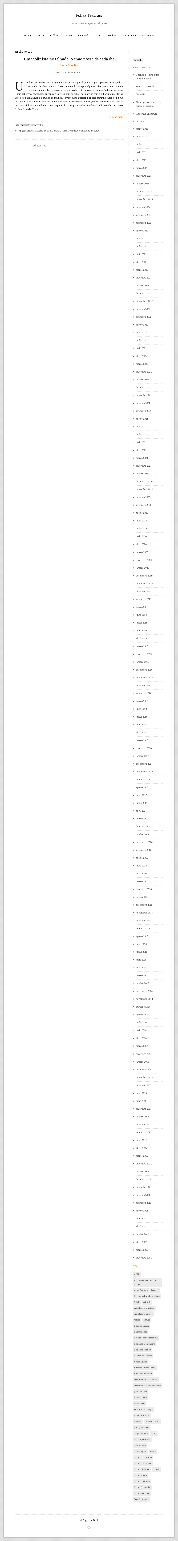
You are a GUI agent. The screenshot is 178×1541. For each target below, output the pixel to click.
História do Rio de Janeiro (146, 1380)
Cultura (146, 1320)
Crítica (30, 130)
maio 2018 (141, 724)
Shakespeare (140, 1445)
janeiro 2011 (142, 1234)
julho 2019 (141, 615)
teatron (156, 1469)
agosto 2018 (142, 701)
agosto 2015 (142, 936)
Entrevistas (148, 35)
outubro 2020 (143, 497)
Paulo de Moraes (142, 1415)
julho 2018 (141, 709)
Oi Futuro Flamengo (143, 1409)
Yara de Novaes (141, 1499)
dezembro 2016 (144, 842)
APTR (136, 1274)
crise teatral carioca (143, 1314)
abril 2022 (141, 356)
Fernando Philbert (142, 1350)
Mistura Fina (129, 35)
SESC (153, 1433)
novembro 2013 (144, 1077)
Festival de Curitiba (143, 1356)
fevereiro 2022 (144, 371)
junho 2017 (141, 803)
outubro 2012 (143, 1124)
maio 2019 (141, 630)
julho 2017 (141, 795)
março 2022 (142, 364)
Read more (118, 117)
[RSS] (89, 1527)
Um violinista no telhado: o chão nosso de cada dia (69, 59)
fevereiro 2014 (144, 1054)
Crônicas (111, 35)
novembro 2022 (144, 301)
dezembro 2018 (144, 669)
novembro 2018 (144, 677)
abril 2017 (141, 811)
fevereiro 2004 (144, 1257)
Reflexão (138, 1421)
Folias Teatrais (89, 15)
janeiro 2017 (142, 834)
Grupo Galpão (140, 1362)
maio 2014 (141, 1030)
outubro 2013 (143, 1085)
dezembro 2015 (144, 905)
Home (27, 35)
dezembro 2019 (144, 575)
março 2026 (142, 128)
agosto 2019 (142, 607)
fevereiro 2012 (144, 1163)
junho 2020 (141, 528)
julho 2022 (141, 332)
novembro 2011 (144, 1187)
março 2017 (142, 818)
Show (97, 35)
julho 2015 (141, 944)
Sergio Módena (141, 1433)
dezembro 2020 (144, 481)
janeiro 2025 (142, 183)
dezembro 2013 (144, 1069)
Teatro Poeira (140, 1475)
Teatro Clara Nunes (143, 1457)
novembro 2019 (144, 583)
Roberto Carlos (152, 1421)
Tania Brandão (69, 65)
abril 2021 (141, 450)
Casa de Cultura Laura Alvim (147, 1296)
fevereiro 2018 (144, 748)
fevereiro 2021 (144, 465)
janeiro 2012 (142, 1171)
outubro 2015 (143, 920)
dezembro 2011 (144, 1179)
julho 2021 (141, 426)
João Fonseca (140, 1392)
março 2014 (142, 1046)
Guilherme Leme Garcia (144, 1368)
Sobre (40, 35)
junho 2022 (141, 340)
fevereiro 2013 (144, 1109)
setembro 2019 (143, 599)
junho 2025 (141, 144)
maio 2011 (141, 1218)
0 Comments (39, 145)
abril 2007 (141, 1242)
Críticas (54, 35)
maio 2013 (141, 1101)
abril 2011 (141, 1226)
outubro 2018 (143, 685)
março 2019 (142, 646)
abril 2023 (141, 262)
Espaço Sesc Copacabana (146, 1338)
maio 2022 (141, 348)
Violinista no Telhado (88, 130)
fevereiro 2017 (144, 826)
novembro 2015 (144, 912)
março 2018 (142, 740)
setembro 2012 (143, 1132)
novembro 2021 (144, 395)
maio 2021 (141, 442)
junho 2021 (141, 434)
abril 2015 (141, 967)
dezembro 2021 (144, 387)
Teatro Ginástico (141, 1469)
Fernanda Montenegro (144, 1344)
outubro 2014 (143, 1006)
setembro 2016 (143, 850)
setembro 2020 (143, 505)
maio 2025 (141, 152)
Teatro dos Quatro (142, 1463)
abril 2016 (141, 873)
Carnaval (83, 35)
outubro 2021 (143, 403)
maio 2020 (141, 536)
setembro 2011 (143, 1203)
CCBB (136, 1302)
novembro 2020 (144, 489)
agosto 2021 (142, 418)
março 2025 (142, 168)
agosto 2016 (142, 858)
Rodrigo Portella (141, 1427)
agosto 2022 (142, 324)
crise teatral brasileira (144, 1308)
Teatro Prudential (142, 1487)
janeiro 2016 (142, 897)
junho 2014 (141, 1022)
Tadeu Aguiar (140, 1451)
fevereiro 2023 (144, 277)
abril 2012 (141, 1148)
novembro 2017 (144, 771)
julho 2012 (141, 1140)
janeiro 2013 (142, 1116)
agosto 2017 (142, 787)
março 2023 (142, 270)
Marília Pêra (139, 1404)
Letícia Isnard (140, 1397)
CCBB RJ (147, 1302)
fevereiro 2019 (144, 654)
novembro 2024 (144, 199)
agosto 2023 (142, 230)
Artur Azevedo (141, 1290)
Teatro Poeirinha (142, 1481)
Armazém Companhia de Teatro (145, 1282)
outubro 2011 (143, 1195)
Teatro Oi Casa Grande (64, 130)
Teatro (68, 35)
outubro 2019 (143, 591)
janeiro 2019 (142, 662)
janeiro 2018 (142, 756)
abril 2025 (141, 160)
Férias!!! (140, 94)
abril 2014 (141, 1038)
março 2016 (142, 881)
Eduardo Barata (141, 1326)
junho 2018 (141, 716)
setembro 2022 (143, 317)
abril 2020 (141, 544)
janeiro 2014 (142, 1061)
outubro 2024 (143, 207)
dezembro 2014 (144, 991)
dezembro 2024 (144, 191)
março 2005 (142, 1250)
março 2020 (142, 552)
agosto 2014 (142, 1014)
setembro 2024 (143, 215)
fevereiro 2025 (144, 176)
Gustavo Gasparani (143, 1374)
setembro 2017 (143, 779)
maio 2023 (141, 254)
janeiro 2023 (142, 285)
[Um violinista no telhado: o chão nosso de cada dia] (69, 67)
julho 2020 (141, 520)
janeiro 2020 (142, 568)
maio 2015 (141, 959)
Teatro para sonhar (146, 86)
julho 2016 (141, 865)
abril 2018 (141, 732)
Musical (39, 130)
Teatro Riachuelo (142, 1493)
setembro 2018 (143, 693)
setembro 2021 (143, 411)
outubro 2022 (143, 309)
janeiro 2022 (142, 379)
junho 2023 (141, 246)
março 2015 (142, 975)
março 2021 (142, 458)
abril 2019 (141, 638)
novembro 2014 (144, 999)
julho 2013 (141, 1093)
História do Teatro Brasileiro (147, 1386)
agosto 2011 (142, 1210)
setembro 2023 (143, 223)
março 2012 (142, 1156)
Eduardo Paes (140, 1332)
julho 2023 (141, 238)
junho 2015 (141, 952)
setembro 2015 (143, 928)
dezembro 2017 (144, 763)
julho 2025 (141, 136)
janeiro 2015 (142, 983)
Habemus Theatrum (146, 114)
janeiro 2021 (142, 473)
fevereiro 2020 (144, 560)
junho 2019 (141, 622)
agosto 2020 (142, 513)
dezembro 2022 (144, 293)
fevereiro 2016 (144, 889)
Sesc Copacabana (142, 1439)
